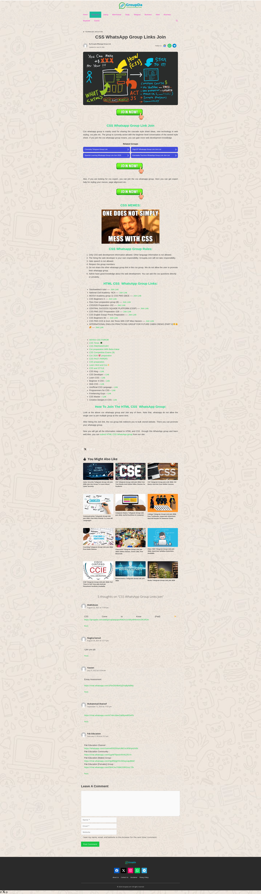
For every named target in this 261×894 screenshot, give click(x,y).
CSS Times (94, 343)
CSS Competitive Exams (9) (102, 352)
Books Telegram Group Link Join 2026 (161, 580)
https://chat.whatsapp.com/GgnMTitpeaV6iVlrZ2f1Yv (108, 755)
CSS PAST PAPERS (98, 359)
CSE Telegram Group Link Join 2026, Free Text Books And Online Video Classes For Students (130, 484)
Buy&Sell (86, 21)
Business (148, 15)
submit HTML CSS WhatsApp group (115, 434)
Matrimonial (116, 15)
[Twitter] (3, 892)
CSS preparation (96, 362)
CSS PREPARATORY (99, 346)
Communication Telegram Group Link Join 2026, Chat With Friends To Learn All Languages (98, 518)
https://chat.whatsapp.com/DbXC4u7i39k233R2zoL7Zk (109, 767)
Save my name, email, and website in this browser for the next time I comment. (120, 837)
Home (85, 15)
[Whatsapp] (7, 892)
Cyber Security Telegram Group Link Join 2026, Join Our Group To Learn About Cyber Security (98, 484)
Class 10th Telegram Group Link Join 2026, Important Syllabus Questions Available (161, 551)
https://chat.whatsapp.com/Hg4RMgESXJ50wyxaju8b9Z (109, 761)
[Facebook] (1, 892)
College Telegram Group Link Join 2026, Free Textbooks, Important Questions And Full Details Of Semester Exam (162, 516)
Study (127, 15)
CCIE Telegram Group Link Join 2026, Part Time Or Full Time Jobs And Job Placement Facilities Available (98, 584)
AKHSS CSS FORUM (99, 340)
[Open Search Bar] (177, 21)
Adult (158, 15)
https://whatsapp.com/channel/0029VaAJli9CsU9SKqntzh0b (111, 748)
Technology (89, 32)
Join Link (115, 289)
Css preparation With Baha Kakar (104, 349)
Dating (105, 15)
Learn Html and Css (98, 365)
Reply (86, 626)
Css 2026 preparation (100, 355)
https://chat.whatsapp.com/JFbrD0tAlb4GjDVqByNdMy (109, 685)
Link (102, 371)
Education (95, 15)
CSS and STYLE (96, 368)
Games (97, 21)
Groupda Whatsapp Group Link (101, 44)
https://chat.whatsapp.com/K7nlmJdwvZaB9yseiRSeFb (109, 715)
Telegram (137, 15)
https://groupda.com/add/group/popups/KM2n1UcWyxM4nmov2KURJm (116, 620)
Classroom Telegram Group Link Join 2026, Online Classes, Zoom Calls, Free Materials (129, 551)
